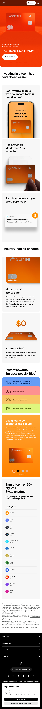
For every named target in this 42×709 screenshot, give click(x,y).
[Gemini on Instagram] (13, 676)
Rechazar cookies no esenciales (21, 703)
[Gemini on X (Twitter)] (8, 676)
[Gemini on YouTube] (23, 676)
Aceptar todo (21, 699)
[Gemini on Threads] (34, 676)
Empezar (31, 3)
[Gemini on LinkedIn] (18, 676)
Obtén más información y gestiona (26, 695)
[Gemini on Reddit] (29, 676)
